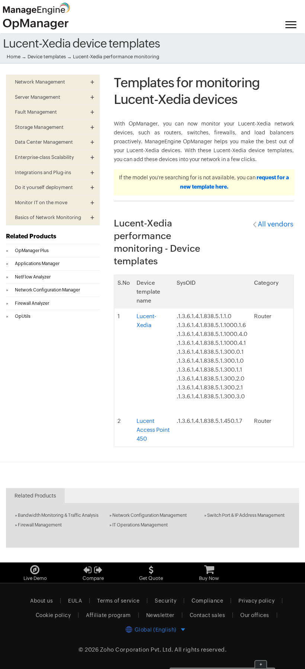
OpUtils (22, 316)
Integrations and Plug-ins (43, 172)
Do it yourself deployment (44, 187)
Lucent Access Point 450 (153, 430)
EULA (75, 600)
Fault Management (36, 112)
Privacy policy (256, 600)
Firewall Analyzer (32, 303)
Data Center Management (44, 142)
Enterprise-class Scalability (44, 157)
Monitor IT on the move (41, 202)
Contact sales (207, 615)
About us (41, 600)
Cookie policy (53, 615)
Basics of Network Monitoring (48, 217)
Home (13, 56)
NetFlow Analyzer (33, 277)
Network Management (40, 82)
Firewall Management (40, 525)
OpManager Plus (32, 250)
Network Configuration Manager (47, 290)
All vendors (275, 224)
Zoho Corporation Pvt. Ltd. (136, 649)
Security (165, 600)
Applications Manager (37, 263)
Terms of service (118, 600)
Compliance (207, 600)
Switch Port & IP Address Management (246, 515)
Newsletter (160, 615)
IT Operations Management (140, 525)
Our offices (254, 615)
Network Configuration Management (149, 515)
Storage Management (39, 127)
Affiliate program (108, 615)
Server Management (37, 97)
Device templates (47, 56)
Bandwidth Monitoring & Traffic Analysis (58, 515)
